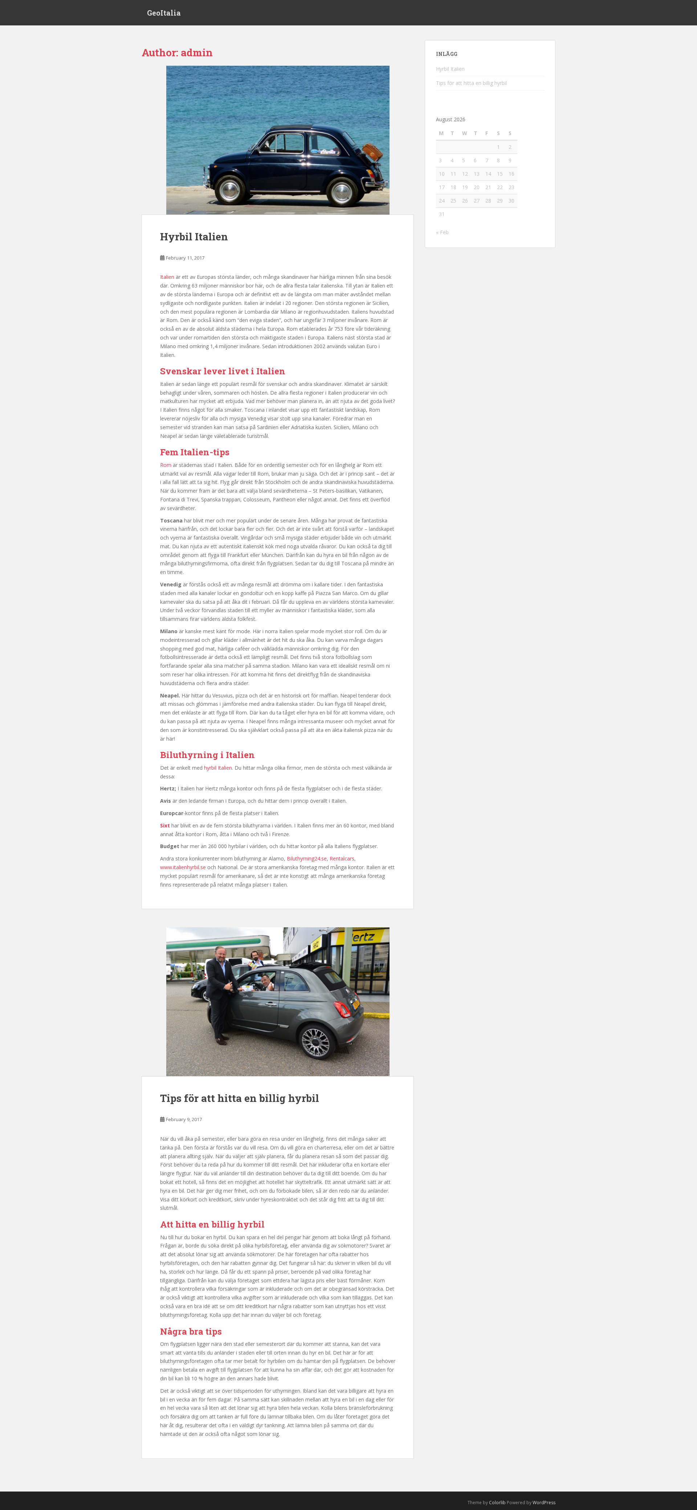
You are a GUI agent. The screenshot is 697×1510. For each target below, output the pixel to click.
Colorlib (497, 1502)
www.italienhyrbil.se (183, 867)
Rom (165, 464)
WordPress (544, 1502)
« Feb (442, 232)
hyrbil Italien (218, 767)
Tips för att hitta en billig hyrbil (239, 1098)
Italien (167, 276)
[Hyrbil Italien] (278, 140)
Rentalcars (342, 858)
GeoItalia (164, 12)
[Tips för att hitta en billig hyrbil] (278, 1001)
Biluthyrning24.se (307, 858)
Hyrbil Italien (194, 236)
